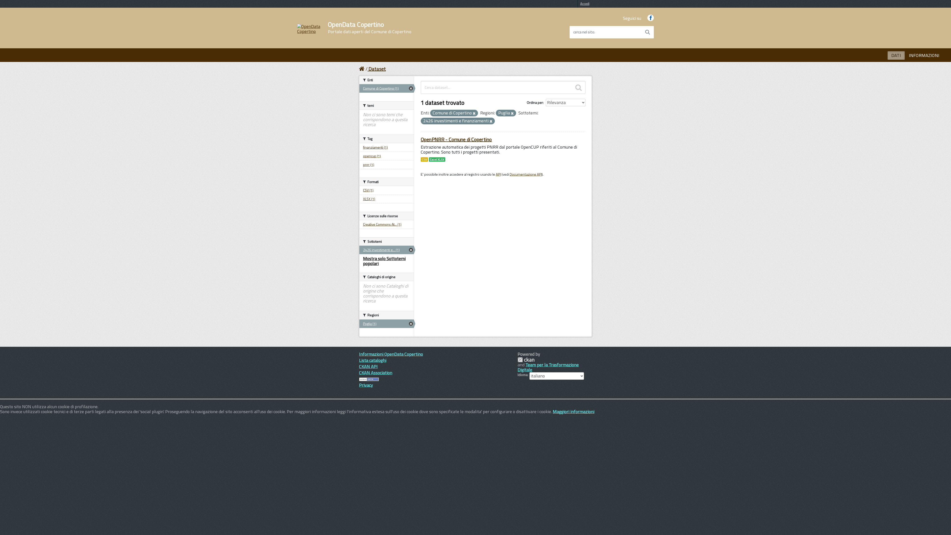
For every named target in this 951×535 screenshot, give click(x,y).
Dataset (377, 69)
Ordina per (535, 102)
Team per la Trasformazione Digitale (548, 367)
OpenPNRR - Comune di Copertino (456, 139)
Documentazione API (526, 174)
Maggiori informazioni (573, 411)
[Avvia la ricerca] (647, 32)
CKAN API (368, 366)
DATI (896, 55)
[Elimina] (474, 113)
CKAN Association (375, 372)
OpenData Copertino (369, 27)
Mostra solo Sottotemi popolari (384, 261)
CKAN (526, 359)
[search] (578, 87)
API (498, 174)
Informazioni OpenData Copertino (391, 354)
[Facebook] (650, 18)
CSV (424, 159)
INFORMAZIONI (924, 55)
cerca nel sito (583, 32)
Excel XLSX (437, 159)
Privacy (366, 385)
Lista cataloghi (372, 360)
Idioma (523, 374)
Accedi (584, 3)
